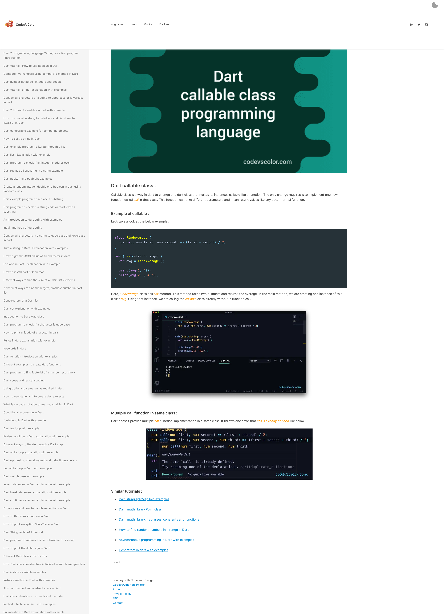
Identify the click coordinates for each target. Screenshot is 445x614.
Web (133, 24)
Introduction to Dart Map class (23, 316)
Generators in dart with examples (143, 550)
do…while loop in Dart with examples (27, 468)
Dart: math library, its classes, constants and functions (159, 519)
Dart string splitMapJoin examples (144, 499)
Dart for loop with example (21, 428)
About (117, 589)
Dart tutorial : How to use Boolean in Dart (31, 65)
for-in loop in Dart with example (24, 420)
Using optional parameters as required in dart (33, 388)
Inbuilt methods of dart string (22, 227)
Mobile (148, 24)
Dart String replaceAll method (23, 532)
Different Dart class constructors (25, 556)
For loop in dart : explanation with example (31, 264)
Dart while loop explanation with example (30, 452)
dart (117, 562)
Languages (116, 24)
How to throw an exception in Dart (26, 516)
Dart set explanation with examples (26, 308)
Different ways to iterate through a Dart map (33, 444)
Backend (164, 24)
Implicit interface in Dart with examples (29, 604)
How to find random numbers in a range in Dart (154, 529)
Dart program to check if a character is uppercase (36, 324)
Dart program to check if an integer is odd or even (36, 162)
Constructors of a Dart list (20, 300)
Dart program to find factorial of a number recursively (39, 372)
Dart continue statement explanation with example (36, 500)
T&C (115, 598)
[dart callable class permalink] (103, 185)
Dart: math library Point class (140, 509)
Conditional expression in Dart (23, 412)
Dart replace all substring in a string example (33, 170)
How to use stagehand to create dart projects (33, 396)
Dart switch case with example (23, 476)
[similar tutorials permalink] (103, 491)
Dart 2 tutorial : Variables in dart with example (34, 110)
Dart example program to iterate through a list (34, 146)
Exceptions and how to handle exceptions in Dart (36, 508)
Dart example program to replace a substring (33, 199)
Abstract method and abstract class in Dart (32, 588)
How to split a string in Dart (21, 138)
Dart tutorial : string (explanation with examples (35, 89)
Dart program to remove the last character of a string (38, 540)
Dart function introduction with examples (30, 356)
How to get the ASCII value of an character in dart (36, 256)
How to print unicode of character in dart (30, 332)
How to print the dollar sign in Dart (26, 548)
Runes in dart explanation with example (29, 340)
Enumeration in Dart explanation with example (33, 612)
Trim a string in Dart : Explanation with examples (35, 248)
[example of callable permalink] (103, 213)
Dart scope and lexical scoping (23, 380)
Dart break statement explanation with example (34, 492)
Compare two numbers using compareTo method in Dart (40, 73)
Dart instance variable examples (24, 572)
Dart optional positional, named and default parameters (40, 460)
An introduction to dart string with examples (32, 219)
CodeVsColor (26, 24)
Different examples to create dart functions (32, 364)
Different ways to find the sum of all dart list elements (39, 280)
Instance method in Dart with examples (29, 580)
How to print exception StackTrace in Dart (31, 524)
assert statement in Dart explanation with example (36, 484)
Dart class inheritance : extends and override (33, 596)
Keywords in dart (14, 348)
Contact (118, 602)
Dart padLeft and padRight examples (27, 178)
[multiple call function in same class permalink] (103, 413)
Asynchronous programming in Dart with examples (156, 540)
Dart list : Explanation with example (26, 154)
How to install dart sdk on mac (23, 272)
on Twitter (129, 584)
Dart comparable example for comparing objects (35, 130)
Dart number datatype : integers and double (32, 81)
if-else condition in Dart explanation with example (36, 436)
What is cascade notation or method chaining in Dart (38, 404)
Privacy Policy (122, 593)
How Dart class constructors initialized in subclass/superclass (44, 564)
